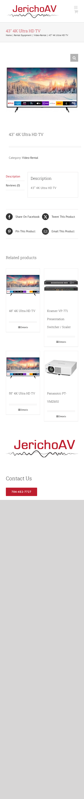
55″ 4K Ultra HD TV (22, 393)
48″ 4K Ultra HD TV (22, 311)
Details (24, 327)
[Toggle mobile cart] (76, 12)
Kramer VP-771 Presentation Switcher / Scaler (59, 319)
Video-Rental (30, 158)
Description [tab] (13, 176)
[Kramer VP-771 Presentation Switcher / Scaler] (61, 285)
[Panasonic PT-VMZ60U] (61, 368)
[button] (74, 58)
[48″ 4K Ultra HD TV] (23, 285)
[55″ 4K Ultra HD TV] (23, 368)
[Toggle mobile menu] (76, 7)
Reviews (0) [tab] (13, 185)
